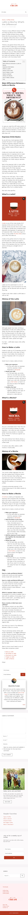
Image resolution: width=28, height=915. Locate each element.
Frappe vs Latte (10, 657)
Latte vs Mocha (10, 658)
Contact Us (5, 907)
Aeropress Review (7, 820)
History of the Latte (8, 70)
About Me (5, 904)
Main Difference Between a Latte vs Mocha (12, 64)
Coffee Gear (5, 890)
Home (3, 19)
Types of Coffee (7, 816)
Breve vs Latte (9, 651)
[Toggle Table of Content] (23, 61)
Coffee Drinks (10, 19)
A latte (4, 223)
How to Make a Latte (8, 72)
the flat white (17, 233)
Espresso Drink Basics (8, 67)
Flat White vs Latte (11, 653)
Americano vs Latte (11, 655)
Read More (7, 801)
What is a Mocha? (7, 818)
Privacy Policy (6, 906)
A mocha (4, 497)
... (24, 704)
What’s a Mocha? (7, 74)
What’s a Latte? (7, 68)
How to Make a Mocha (8, 77)
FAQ (4, 79)
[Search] (22, 875)
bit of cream (13, 26)
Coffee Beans (6, 893)
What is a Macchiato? (8, 824)
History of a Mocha (7, 75)
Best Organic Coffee (8, 822)
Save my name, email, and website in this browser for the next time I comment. (14, 749)
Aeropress (17, 369)
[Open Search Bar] (26, 12)
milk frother (14, 382)
